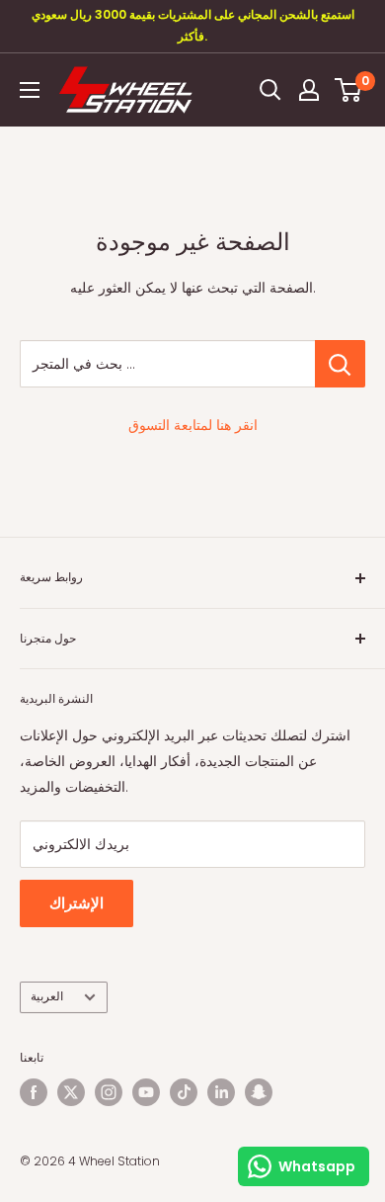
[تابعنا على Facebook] (33, 1092)
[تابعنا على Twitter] (71, 1092)
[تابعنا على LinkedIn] (221, 1092)
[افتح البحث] (270, 90)
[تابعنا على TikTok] (183, 1092)
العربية (47, 996)
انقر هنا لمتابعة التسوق (193, 425)
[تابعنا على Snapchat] (258, 1092)
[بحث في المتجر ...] (340, 363)
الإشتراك (76, 903)
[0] (349, 90)
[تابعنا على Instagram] (108, 1092)
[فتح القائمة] (29, 90)
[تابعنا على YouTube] (146, 1092)
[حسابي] (309, 90)
